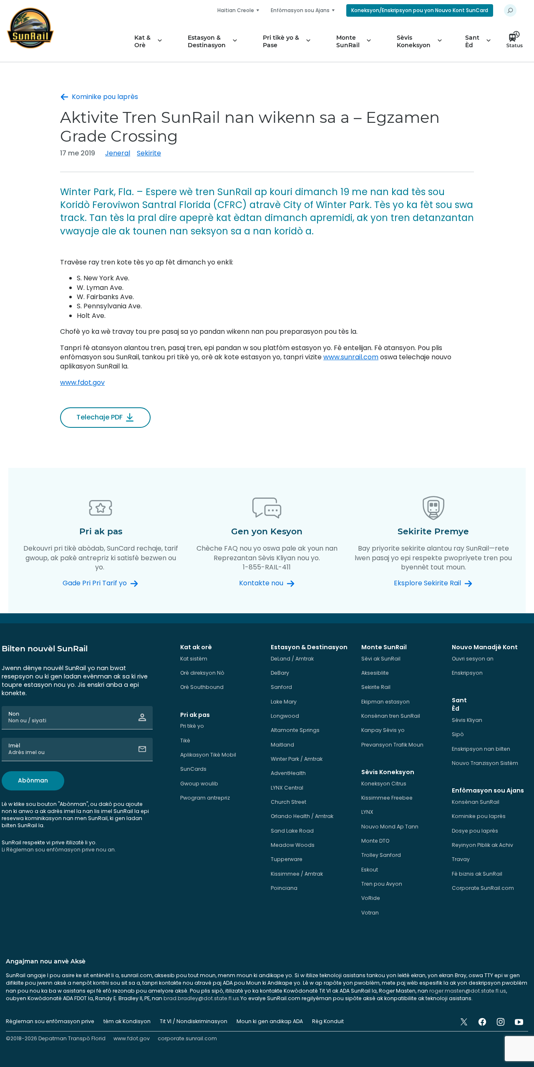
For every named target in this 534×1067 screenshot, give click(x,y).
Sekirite (149, 153)
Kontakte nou (261, 583)
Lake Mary (284, 701)
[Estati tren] (516, 41)
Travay (461, 859)
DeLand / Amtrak (292, 658)
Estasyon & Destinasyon (207, 41)
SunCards (193, 768)
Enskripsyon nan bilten (481, 748)
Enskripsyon (467, 672)
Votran (370, 912)
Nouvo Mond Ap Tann (389, 826)
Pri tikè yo (192, 725)
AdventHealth (288, 773)
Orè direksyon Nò (202, 672)
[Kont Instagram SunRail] (500, 1022)
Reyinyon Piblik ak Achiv (482, 845)
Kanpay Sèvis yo (383, 730)
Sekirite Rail (375, 687)
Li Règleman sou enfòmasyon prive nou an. (59, 849)
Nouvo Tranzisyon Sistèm (485, 763)
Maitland (282, 744)
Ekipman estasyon (385, 701)
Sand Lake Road (292, 830)
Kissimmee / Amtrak (297, 873)
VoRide (370, 898)
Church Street (288, 801)
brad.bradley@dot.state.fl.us (201, 998)
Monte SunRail (348, 41)
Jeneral (117, 153)
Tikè (185, 740)
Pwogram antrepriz (205, 797)
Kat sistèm (193, 658)
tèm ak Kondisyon (127, 1021)
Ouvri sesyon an (473, 658)
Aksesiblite (375, 672)
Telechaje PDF (99, 417)
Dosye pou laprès (475, 830)
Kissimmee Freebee (387, 797)
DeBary (280, 672)
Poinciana (284, 888)
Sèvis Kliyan (467, 720)
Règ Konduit (328, 1021)
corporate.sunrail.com (187, 1038)
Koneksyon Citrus (383, 783)
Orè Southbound (202, 687)
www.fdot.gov (82, 382)
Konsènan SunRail (475, 801)
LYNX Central (287, 787)
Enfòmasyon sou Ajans (300, 10)
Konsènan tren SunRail (390, 715)
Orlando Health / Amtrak (302, 816)
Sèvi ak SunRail (380, 658)
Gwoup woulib (199, 783)
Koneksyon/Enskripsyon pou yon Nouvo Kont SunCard (419, 10)
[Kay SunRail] (30, 28)
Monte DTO (375, 840)
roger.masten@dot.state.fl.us (467, 990)
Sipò (458, 734)
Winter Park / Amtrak (296, 758)
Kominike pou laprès (105, 97)
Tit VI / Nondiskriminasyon (193, 1021)
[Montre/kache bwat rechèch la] (510, 10)
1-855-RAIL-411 (267, 567)
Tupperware (286, 859)
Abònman (33, 780)
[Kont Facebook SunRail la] (482, 1022)
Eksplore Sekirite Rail (427, 583)
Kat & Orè (142, 41)
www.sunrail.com (350, 357)
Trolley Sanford (381, 855)
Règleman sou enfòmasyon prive (50, 1021)
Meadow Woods (293, 845)
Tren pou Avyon (381, 883)
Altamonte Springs (295, 730)
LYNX (367, 811)
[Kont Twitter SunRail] (464, 1022)
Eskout (369, 869)
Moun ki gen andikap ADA (270, 1021)
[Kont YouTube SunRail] (519, 1022)
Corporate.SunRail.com (483, 888)
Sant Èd (472, 41)
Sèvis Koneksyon (414, 41)
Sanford (281, 687)
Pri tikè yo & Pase (281, 41)
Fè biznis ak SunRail (477, 873)
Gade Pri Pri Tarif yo (95, 583)
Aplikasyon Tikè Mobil (208, 754)
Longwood (285, 715)
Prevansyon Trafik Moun (392, 744)
